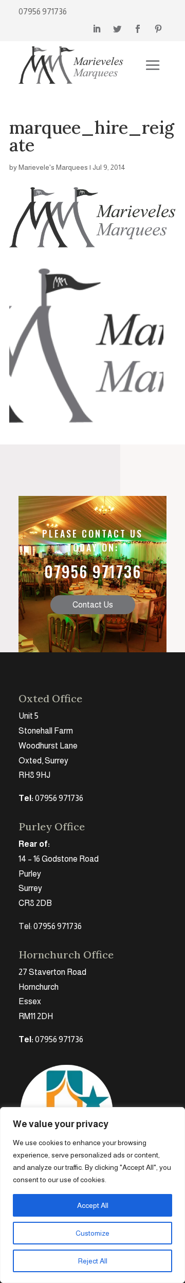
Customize (92, 1233)
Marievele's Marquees (53, 167)
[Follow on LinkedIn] (96, 29)
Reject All (92, 1261)
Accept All (92, 1205)
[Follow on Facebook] (138, 29)
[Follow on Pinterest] (158, 29)
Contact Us (92, 604)
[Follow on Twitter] (117, 29)
